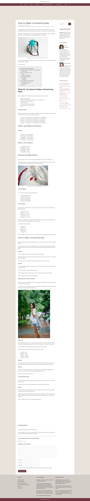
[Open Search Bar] (69, 4)
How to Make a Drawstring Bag (27, 80)
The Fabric (24, 79)
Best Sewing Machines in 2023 (23, 484)
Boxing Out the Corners (26, 82)
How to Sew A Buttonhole (64, 103)
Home (21, 4)
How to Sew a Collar (63, 97)
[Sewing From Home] (45, 1)
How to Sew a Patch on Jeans (65, 108)
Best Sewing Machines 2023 (47, 4)
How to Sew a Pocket (63, 106)
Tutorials (25, 4)
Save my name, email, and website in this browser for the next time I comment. (35, 467)
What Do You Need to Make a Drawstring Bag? (30, 70)
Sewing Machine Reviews (22, 483)
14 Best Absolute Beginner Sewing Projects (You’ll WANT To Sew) (65, 90)
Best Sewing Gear (21, 481)
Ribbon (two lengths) (26, 75)
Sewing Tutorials (21, 479)
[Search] (69, 24)
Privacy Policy (20, 487)
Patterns (31, 4)
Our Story (19, 486)
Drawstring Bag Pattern (25, 76)
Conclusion (23, 84)
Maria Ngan (67, 63)
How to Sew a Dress (63, 101)
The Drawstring (25, 83)
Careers (66, 4)
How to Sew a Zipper (63, 95)
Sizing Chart (24, 71)
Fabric (23, 74)
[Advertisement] (45, 12)
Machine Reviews (59, 4)
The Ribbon (24, 78)
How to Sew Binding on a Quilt (65, 105)
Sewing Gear (37, 4)
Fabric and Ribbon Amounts (26, 72)
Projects (20, 441)
